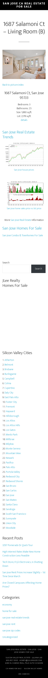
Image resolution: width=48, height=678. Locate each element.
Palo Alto (10, 467)
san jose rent (8, 624)
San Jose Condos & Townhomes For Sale (22, 235)
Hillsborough (12, 416)
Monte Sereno (13, 448)
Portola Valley (13, 472)
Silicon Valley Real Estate (18, 657)
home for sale (9, 611)
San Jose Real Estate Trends (18, 135)
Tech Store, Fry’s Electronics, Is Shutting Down (22, 564)
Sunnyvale (11, 518)
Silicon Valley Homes (33, 668)
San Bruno (11, 486)
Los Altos (10, 420)
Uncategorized (10, 637)
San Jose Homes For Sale (22, 228)
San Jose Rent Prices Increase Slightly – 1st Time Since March (23, 574)
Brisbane (8, 369)
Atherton (9, 360)
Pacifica (9, 462)
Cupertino (9, 388)
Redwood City (13, 476)
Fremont (10, 406)
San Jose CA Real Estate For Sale (24, 5)
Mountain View (13, 453)
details (24, 120)
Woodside (10, 528)
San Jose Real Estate (21, 220)
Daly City (8, 392)
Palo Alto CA (31, 663)
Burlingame (10, 374)
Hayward (10, 411)
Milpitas (10, 444)
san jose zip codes (11, 630)
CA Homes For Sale (14, 668)
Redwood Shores (14, 481)
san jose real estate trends (15, 617)
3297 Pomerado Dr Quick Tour (17, 545)
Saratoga (10, 509)
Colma (7, 383)
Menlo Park (11, 434)
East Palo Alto (11, 397)
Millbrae (10, 439)
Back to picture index (13, 85)
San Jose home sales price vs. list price (24, 208)
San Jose (10, 495)
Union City (11, 523)
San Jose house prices (24, 170)
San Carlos (11, 490)
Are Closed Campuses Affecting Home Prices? (22, 585)
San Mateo (11, 500)
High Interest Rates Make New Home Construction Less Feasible (21, 554)
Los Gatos (10, 430)
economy (7, 604)
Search (5, 262)
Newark (10, 458)
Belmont (8, 365)
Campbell (9, 378)
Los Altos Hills (13, 425)
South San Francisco (16, 514)
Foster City (11, 402)
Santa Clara (11, 504)
